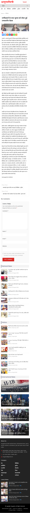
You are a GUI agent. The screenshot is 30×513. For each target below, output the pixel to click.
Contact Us (19, 510)
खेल (2, 475)
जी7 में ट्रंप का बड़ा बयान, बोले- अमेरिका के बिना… (14, 433)
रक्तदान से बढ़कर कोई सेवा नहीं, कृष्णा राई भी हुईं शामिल (18, 490)
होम (2, 9)
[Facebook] (3, 35)
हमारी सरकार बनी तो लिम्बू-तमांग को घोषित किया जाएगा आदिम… (18, 362)
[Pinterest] (12, 35)
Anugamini (5, 32)
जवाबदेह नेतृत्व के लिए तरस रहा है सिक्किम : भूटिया (13, 187)
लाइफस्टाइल (4, 473)
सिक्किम (9, 9)
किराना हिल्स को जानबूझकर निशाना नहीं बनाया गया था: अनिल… (17, 277)
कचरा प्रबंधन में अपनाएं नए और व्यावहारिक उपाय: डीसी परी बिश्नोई (18, 483)
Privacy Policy (12, 510)
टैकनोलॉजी (17, 473)
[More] (16, 35)
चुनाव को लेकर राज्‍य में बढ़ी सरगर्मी (15, 354)
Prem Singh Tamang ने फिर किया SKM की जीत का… (17, 334)
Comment (5, 211)
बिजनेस (16, 468)
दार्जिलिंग (14, 9)
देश (5, 9)
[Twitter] (5, 35)
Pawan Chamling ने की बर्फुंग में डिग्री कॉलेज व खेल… (18, 341)
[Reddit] (7, 35)
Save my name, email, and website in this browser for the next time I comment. (14, 254)
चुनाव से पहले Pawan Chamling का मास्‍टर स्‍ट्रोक (17, 369)
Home (2, 13)
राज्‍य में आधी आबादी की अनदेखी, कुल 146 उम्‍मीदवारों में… (17, 348)
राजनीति (23, 9)
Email (4, 238)
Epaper (25, 2)
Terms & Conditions (17, 508)
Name (4, 231)
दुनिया (19, 9)
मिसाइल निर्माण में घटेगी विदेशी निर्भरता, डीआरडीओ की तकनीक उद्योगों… (16, 306)
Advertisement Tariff (6, 508)
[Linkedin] (10, 35)
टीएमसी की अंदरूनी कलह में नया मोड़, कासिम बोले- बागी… (18, 313)
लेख (2, 470)
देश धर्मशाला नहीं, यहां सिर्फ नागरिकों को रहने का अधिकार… (18, 270)
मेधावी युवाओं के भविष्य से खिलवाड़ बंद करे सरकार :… (18, 292)
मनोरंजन (17, 475)
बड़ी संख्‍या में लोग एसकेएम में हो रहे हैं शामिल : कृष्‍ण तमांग (14, 194)
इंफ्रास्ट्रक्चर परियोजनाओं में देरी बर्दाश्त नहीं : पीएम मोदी (18, 299)
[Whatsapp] (14, 35)
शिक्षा (16, 470)
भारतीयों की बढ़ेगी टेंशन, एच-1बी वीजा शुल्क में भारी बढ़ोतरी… (14, 389)
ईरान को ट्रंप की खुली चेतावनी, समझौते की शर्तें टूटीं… (15, 419)
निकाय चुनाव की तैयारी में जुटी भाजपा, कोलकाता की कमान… (18, 284)
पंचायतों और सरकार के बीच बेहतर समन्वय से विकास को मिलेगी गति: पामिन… (18, 497)
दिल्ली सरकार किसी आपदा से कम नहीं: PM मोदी (18, 326)
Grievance (26, 508)
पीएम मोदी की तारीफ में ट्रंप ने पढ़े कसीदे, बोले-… (14, 404)
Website (5, 246)
